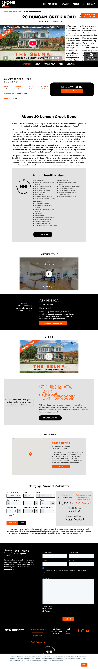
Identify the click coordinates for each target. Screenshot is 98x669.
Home (6, 11)
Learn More (43, 234)
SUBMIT (68, 619)
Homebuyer (49, 608)
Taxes (38, 492)
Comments (46, 578)
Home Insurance (46, 508)
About (37, 64)
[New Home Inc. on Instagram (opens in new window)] (83, 631)
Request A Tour (72, 91)
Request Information (53, 323)
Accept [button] (84, 664)
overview (27, 64)
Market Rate (11, 508)
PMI (10, 515)
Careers (37, 636)
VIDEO (61, 64)
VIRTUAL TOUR (49, 64)
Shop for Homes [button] (50, 4)
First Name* (46, 553)
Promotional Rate (30, 508)
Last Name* (73, 553)
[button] (30, 454)
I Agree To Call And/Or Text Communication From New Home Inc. (67, 572)
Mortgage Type (12, 492)
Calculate (12, 523)
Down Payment (13, 500)
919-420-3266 (46, 304)
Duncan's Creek (16, 11)
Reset (22, 523)
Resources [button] (77, 4)
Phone (71, 560)
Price (25, 492)
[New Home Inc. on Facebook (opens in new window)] (78, 631)
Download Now (50, 418)
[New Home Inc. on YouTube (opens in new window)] (87, 631)
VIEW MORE (61, 466)
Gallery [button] (65, 4)
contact (91, 4)
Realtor (47, 611)
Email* (44, 560)
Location (71, 64)
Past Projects (37, 642)
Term (42, 500)
